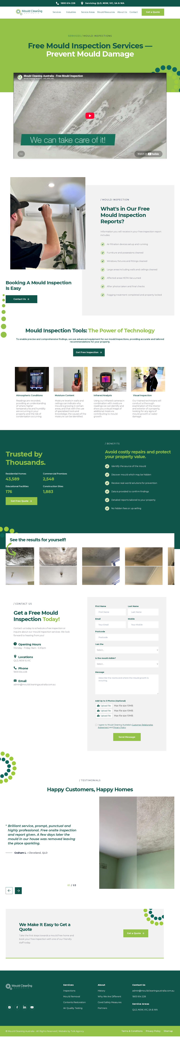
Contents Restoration (74, 1002)
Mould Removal (71, 996)
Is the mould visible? (105, 658)
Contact (134, 12)
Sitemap (168, 1031)
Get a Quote (153, 12)
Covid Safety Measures (109, 1002)
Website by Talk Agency (71, 1031)
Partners (102, 1008)
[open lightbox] (58, 566)
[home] (29, 12)
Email (98, 619)
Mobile (131, 619)
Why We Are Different (109, 996)
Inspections (69, 990)
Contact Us (138, 985)
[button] (57, 12)
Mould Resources (106, 12)
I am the (99, 644)
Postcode (100, 631)
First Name (100, 606)
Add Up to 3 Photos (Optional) (110, 701)
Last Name (133, 606)
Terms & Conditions (132, 1031)
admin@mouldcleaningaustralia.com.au (153, 990)
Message (99, 672)
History (101, 990)
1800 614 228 (139, 996)
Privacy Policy (153, 1031)
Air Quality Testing (72, 1008)
